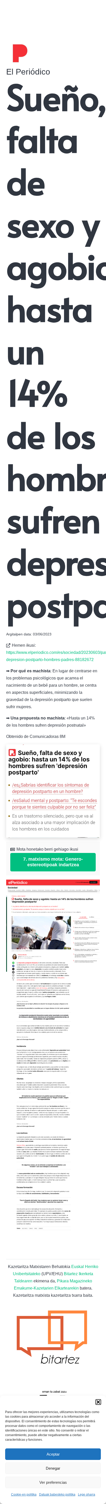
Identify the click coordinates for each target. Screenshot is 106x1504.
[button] (98, 1402)
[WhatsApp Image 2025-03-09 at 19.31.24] (53, 791)
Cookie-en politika (24, 1494)
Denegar (53, 1468)
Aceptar (53, 1454)
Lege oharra (86, 1494)
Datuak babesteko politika (57, 1494)
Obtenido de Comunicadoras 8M (35, 736)
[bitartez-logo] (53, 1338)
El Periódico (28, 71)
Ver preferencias (53, 1482)
